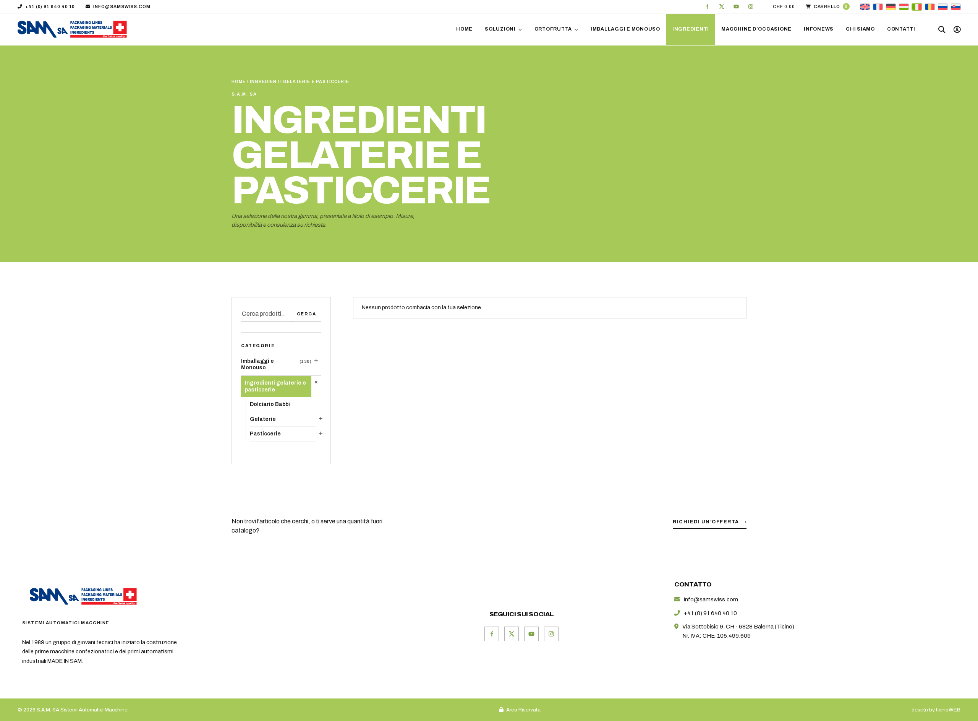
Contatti (901, 29)
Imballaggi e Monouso (625, 29)
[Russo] (942, 6)
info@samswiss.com (122, 6)
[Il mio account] (957, 29)
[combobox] (266, 314)
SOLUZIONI (500, 29)
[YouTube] (736, 6)
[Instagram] (750, 6)
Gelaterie (263, 419)
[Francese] (877, 6)
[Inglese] (865, 6)
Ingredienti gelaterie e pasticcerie (275, 386)
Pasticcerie (265, 434)
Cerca (306, 314)
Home (464, 29)
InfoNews (819, 29)
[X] (721, 6)
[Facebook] (707, 6)
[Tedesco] (890, 6)
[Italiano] (916, 6)
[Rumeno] (929, 6)
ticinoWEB (948, 710)
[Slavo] (955, 6)
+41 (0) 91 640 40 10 (50, 6)
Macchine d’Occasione (756, 29)
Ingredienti (690, 29)
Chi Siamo (860, 29)
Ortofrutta (553, 29)
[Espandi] (316, 360)
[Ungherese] (903, 6)
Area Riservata (523, 710)
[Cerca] (942, 29)
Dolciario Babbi (270, 404)
